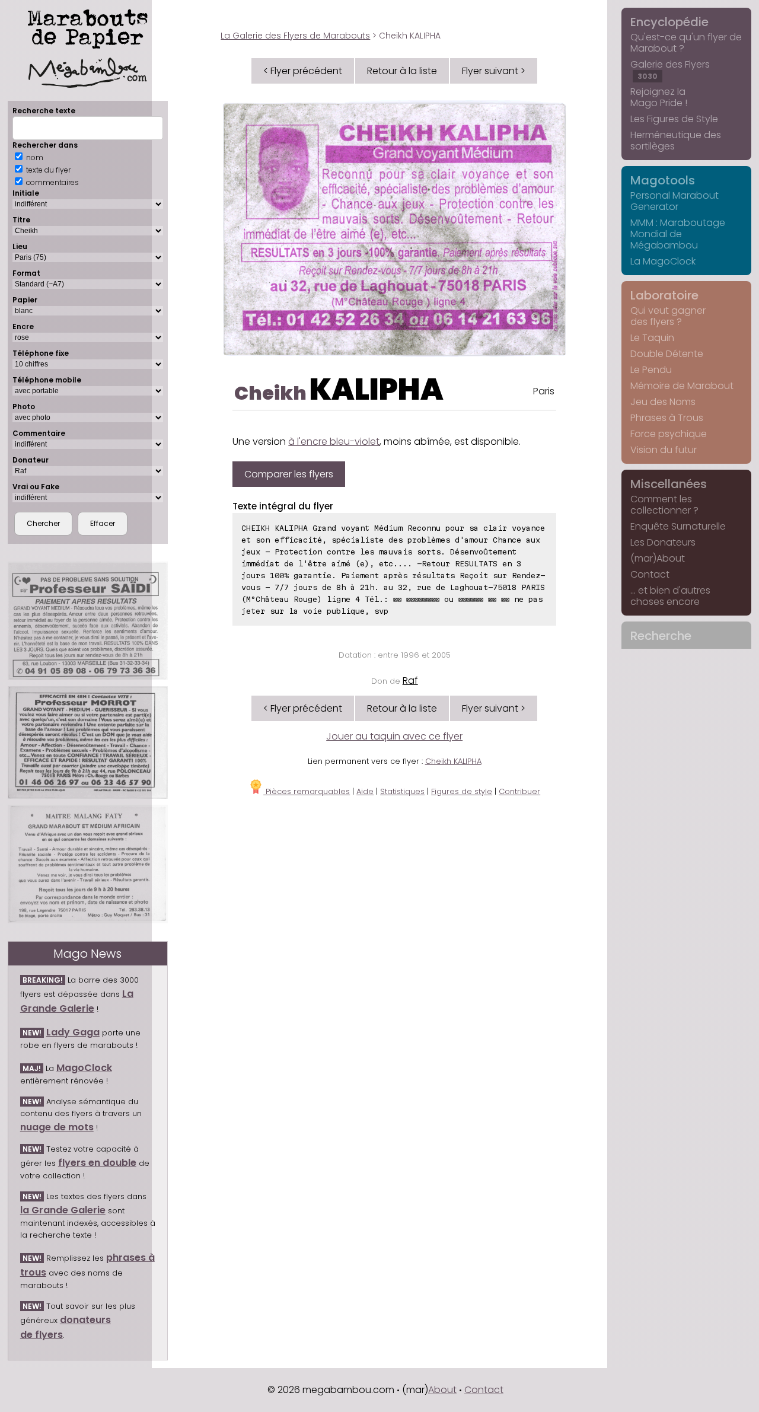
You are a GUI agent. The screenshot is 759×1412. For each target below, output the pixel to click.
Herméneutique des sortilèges (675, 140)
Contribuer (519, 791)
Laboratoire (664, 295)
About (442, 1390)
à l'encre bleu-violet (334, 441)
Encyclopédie (669, 22)
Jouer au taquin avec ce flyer (394, 736)
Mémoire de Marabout (682, 386)
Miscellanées (668, 484)
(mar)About (657, 558)
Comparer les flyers (288, 474)
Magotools (662, 180)
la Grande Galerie (63, 1210)
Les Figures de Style (674, 119)
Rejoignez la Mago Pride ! (658, 97)
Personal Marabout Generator (674, 201)
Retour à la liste (402, 71)
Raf (410, 680)
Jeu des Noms (663, 402)
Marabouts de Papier (87, 26)
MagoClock (84, 1068)
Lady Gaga (73, 1032)
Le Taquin (652, 338)
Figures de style (461, 791)
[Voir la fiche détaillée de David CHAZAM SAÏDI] (88, 621)
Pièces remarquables (306, 791)
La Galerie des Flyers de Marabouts (295, 36)
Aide (365, 791)
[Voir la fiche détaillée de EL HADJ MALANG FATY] (88, 864)
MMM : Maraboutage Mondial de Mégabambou (677, 234)
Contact (649, 574)
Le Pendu (651, 370)
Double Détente (666, 354)
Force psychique (668, 434)
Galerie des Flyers (670, 69)
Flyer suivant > (493, 71)
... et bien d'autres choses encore (670, 596)
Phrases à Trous (666, 418)
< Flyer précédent (302, 71)
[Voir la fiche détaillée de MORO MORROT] (88, 742)
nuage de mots (57, 1127)
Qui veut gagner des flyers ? (668, 316)
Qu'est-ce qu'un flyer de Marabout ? (686, 42)
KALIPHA (377, 389)
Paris (543, 391)
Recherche (660, 635)
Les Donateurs (663, 542)
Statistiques (402, 791)
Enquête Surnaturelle (678, 526)
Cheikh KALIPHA (453, 761)
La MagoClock (663, 261)
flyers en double (97, 1162)
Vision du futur (663, 450)
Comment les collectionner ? (664, 504)
